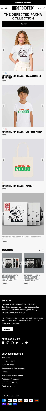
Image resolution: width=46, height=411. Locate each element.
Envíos (4, 372)
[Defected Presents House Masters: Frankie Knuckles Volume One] (12, 263)
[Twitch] (7, 342)
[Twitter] (17, 342)
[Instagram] (12, 342)
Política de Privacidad (10, 379)
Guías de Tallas (8, 365)
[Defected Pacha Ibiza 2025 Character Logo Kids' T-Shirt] (23, 50)
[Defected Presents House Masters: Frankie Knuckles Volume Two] (34, 263)
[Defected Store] (23, 8)
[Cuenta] (39, 8)
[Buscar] (7, 8)
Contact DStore (8, 361)
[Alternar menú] (2, 8)
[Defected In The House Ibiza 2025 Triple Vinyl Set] (23, 214)
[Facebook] (3, 342)
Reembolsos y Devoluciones (13, 368)
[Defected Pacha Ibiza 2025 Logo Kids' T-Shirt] (23, 106)
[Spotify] (26, 342)
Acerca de (6, 358)
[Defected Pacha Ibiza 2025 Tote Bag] (23, 160)
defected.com (26, 2)
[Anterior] (3, 49)
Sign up (7, 329)
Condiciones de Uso (10, 382)
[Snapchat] (22, 342)
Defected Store (15, 395)
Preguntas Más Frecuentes (12, 375)
